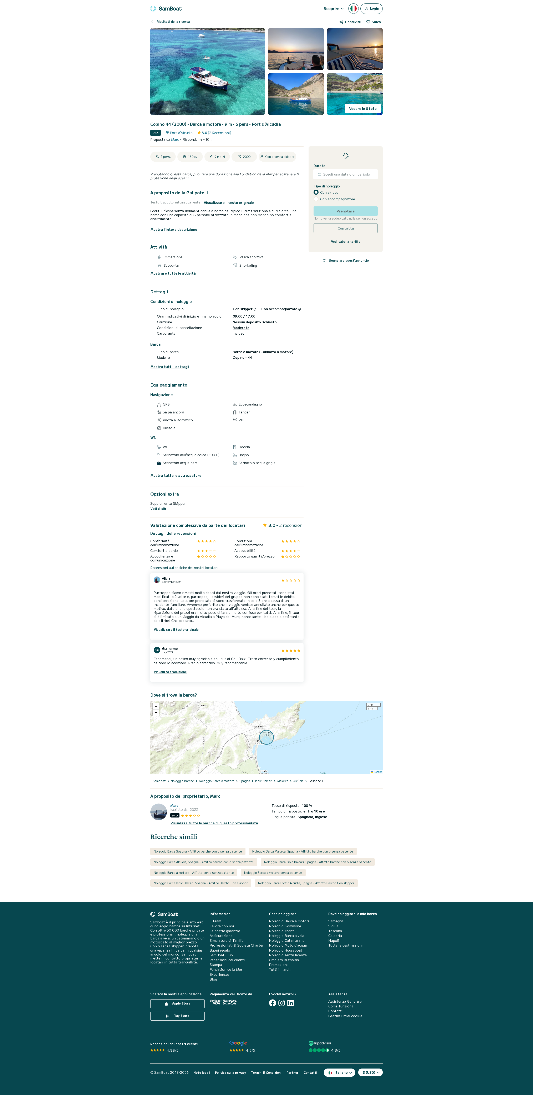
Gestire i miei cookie (345, 1016)
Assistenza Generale (345, 1001)
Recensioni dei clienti (227, 960)
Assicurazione (221, 936)
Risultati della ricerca (173, 21)
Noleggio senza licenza (288, 955)
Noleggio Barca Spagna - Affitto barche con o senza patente (198, 851)
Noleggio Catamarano (287, 940)
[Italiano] (353, 8)
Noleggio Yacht (281, 931)
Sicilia (333, 926)
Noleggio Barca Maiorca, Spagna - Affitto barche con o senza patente (302, 851)
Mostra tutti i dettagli (170, 366)
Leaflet (377, 772)
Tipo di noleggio (327, 186)
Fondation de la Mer (226, 969)
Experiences (219, 974)
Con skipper (330, 192)
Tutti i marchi (280, 969)
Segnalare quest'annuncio (348, 260)
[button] (156, 706)
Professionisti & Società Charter (237, 945)
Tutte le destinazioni (345, 945)
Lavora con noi (222, 926)
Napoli (333, 940)
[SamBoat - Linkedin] (290, 1003)
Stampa (216, 965)
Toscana (335, 931)
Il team (215, 921)
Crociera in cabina (284, 960)
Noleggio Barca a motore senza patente (273, 872)
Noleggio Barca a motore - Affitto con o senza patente (194, 872)
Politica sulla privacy (230, 1072)
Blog (213, 979)
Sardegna (335, 921)
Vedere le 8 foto (363, 108)
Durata (319, 166)
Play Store (181, 1015)
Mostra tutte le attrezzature (176, 475)
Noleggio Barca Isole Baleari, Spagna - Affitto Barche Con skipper (201, 883)
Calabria (335, 936)
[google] (238, 1043)
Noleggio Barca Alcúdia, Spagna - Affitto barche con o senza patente (204, 862)
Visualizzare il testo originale (229, 202)
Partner (292, 1072)
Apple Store (180, 1003)
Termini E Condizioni (266, 1072)
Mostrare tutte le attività (173, 273)
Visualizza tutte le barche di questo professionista (214, 823)
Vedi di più (158, 509)
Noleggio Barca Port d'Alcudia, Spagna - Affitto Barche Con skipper (306, 883)
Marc (175, 139)
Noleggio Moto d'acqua (288, 945)
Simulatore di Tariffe (226, 940)
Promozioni (278, 965)
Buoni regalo (220, 950)
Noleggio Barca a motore (289, 921)
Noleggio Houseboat (285, 950)
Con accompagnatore (337, 199)
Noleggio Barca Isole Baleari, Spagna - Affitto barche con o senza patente (317, 862)
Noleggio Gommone (285, 926)
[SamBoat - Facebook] (272, 1003)
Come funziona (340, 1006)
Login (374, 7)
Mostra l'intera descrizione (174, 229)
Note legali (202, 1072)
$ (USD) (369, 1072)
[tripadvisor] (321, 1043)
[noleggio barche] (166, 8)
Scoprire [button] (331, 8)
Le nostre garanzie (225, 931)
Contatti (335, 1011)
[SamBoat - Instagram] (281, 1003)
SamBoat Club (221, 955)
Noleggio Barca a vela (286, 936)
